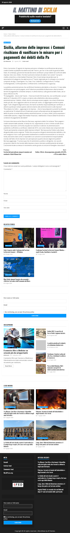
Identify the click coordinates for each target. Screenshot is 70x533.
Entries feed (7, 466)
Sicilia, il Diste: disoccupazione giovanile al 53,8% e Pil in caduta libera (50, 152)
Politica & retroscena (22, 438)
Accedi (6, 462)
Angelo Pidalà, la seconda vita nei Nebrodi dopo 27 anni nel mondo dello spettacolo (50, 490)
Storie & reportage (42, 438)
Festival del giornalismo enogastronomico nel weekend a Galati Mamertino (18, 152)
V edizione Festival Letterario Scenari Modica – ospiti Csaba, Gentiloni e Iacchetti (51, 238)
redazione (8, 61)
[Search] (67, 28)
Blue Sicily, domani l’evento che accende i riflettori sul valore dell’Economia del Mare (19, 267)
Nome (6, 194)
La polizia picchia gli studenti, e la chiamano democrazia (41, 345)
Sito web (6, 208)
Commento (8, 169)
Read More (8, 366)
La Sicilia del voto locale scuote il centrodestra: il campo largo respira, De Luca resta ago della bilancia (19, 430)
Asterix (7, 355)
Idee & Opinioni (9, 346)
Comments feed (8, 469)
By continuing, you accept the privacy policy (19, 312)
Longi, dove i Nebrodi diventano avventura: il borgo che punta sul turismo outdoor (51, 430)
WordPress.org (8, 473)
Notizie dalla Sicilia (10, 407)
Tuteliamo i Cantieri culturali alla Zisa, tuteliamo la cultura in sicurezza (41, 357)
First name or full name (11, 298)
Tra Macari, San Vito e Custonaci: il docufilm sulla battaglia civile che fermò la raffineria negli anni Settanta (19, 399)
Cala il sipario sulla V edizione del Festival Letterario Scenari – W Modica (19, 238)
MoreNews (41, 531)
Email (5, 201)
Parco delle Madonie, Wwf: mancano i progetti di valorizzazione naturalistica (41, 369)
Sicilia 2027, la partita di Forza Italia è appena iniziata (41, 333)
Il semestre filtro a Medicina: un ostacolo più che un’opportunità (19, 338)
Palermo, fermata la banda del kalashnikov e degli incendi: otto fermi (51, 399)
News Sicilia (7, 42)
